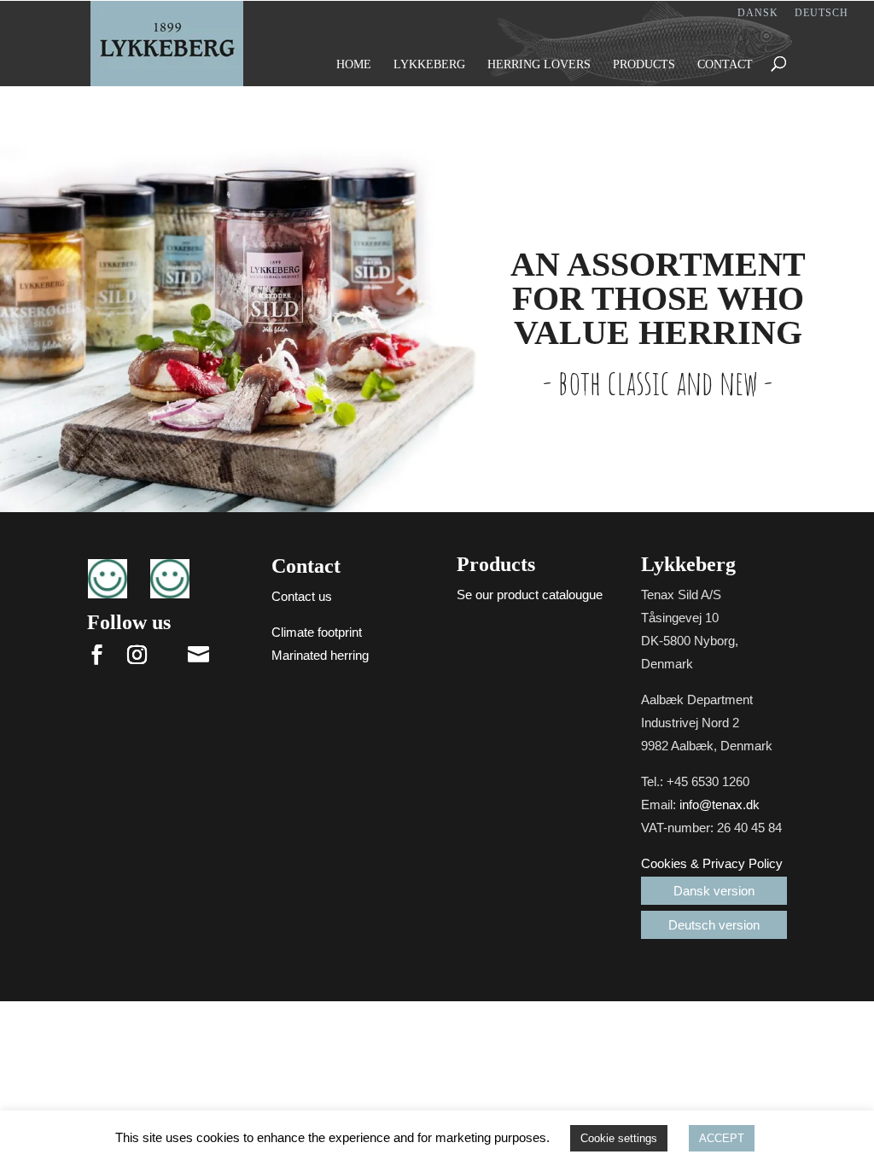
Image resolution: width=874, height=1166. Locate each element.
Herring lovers (539, 65)
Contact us (301, 596)
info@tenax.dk (719, 804)
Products (644, 65)
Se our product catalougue (530, 594)
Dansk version (714, 890)
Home (353, 65)
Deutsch (821, 13)
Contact (725, 65)
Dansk (757, 13)
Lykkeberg (429, 65)
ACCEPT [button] (721, 1138)
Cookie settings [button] (618, 1138)
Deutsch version (714, 925)
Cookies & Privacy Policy (712, 863)
